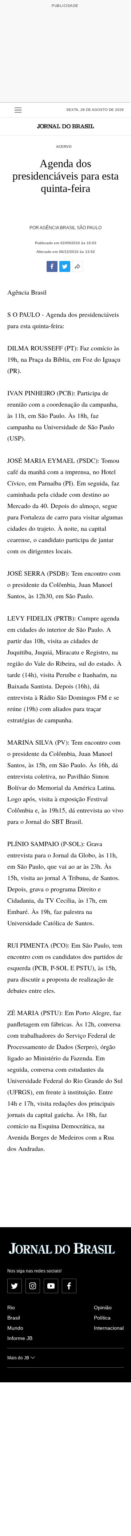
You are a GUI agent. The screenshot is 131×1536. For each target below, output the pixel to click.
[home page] (65, 126)
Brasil (13, 1318)
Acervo (64, 147)
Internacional (109, 1328)
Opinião (103, 1307)
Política (102, 1318)
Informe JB (19, 1338)
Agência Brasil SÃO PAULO (71, 227)
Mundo (15, 1328)
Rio (11, 1307)
